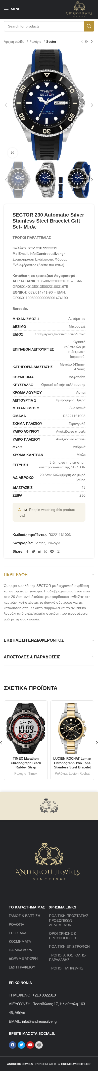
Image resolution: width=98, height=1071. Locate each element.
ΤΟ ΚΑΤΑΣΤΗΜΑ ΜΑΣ (27, 907)
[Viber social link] (58, 551)
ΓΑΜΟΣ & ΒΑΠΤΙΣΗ (24, 916)
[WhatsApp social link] (46, 551)
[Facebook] (12, 1045)
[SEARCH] (89, 26)
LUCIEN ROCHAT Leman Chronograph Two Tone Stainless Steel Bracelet (72, 763)
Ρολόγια (35, 42)
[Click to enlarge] (13, 153)
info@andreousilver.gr (47, 254)
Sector (51, 42)
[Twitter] (21, 1045)
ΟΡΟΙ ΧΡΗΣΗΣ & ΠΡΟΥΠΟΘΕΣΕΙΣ (63, 935)
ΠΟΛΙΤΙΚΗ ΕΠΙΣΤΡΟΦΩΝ (69, 946)
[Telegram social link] (52, 551)
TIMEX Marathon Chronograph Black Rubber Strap (26, 763)
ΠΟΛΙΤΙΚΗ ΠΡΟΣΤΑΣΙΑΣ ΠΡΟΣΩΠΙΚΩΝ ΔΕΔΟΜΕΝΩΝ (68, 920)
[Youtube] (30, 1045)
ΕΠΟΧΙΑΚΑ (17, 933)
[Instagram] (39, 1045)
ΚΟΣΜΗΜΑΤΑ (20, 941)
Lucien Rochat (79, 773)
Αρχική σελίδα (15, 42)
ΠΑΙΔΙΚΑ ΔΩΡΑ (20, 950)
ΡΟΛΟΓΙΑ (16, 924)
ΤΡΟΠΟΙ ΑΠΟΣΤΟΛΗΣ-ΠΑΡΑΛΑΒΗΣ (67, 957)
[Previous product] (81, 41)
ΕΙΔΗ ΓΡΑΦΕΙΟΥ (22, 967)
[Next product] (91, 41)
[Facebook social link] (27, 551)
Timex (32, 773)
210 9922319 (46, 248)
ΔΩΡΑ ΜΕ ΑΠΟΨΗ (23, 958)
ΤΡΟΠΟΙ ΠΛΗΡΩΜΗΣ (66, 968)
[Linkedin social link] (40, 551)
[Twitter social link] (33, 551)
